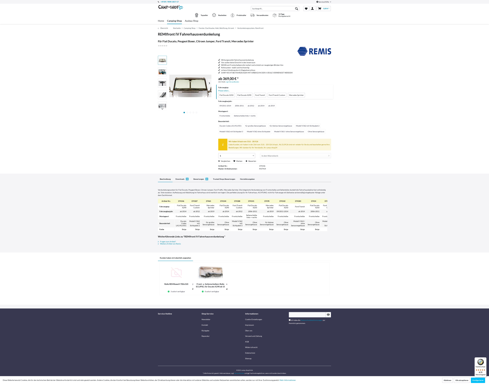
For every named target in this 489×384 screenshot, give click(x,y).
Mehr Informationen (288, 380)
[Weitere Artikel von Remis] (314, 51)
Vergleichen (225, 161)
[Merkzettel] (306, 8)
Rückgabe (205, 330)
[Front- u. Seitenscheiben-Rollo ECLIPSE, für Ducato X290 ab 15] (210, 272)
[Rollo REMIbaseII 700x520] (176, 272)
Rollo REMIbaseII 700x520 (176, 284)
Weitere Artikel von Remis (170, 244)
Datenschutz (250, 353)
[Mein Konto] (313, 8)
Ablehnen (447, 380)
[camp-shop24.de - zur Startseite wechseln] (179, 7)
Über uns (248, 330)
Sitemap (248, 358)
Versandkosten (239, 373)
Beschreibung (165, 179)
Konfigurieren (478, 380)
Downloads (181, 179)
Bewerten (252, 161)
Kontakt (205, 325)
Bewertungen (200, 179)
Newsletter (206, 319)
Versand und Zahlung (253, 336)
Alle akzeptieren (461, 380)
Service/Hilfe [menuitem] (323, 2)
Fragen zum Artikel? (168, 241)
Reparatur (206, 336)
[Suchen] (296, 8)
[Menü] (484, 358)
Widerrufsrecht (251, 347)
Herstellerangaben (247, 179)
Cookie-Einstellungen (253, 319)
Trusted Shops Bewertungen (224, 179)
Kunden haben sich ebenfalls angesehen (175, 258)
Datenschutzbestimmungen (311, 320)
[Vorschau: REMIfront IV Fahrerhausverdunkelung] (162, 60)
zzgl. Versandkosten (232, 82)
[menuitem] (275, 8)
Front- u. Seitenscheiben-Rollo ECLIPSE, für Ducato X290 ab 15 (210, 285)
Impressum (249, 325)
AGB (247, 342)
